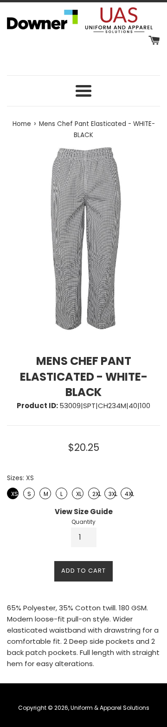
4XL (126, 493)
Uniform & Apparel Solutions (110, 708)
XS (13, 493)
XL (78, 493)
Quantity (83, 522)
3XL (110, 493)
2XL (94, 493)
